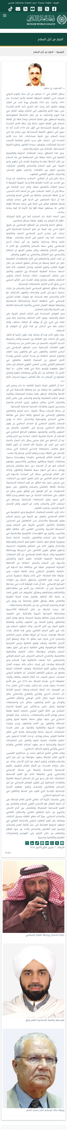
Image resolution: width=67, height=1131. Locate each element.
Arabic (8, 853)
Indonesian (20, 3)
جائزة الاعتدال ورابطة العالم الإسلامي (45, 935)
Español (28, 3)
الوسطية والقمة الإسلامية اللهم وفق (44, 1020)
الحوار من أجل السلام (43, 52)
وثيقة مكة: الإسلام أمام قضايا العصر (45, 1110)
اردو (34, 3)
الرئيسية (60, 52)
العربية (56, 3)
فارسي (11, 3)
